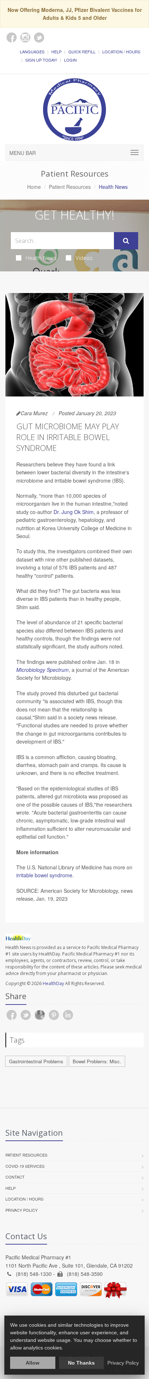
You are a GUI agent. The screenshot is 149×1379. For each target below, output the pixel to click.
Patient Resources (70, 186)
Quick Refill (81, 51)
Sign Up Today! (41, 60)
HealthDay (53, 983)
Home (34, 186)
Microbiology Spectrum (42, 669)
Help (56, 51)
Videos (84, 257)
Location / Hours (121, 51)
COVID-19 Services (24, 1166)
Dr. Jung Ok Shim (74, 511)
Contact (15, 1177)
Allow (32, 1363)
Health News (41, 257)
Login (70, 60)
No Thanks (81, 1363)
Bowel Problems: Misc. (97, 1061)
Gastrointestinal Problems (36, 1061)
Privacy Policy (21, 1210)
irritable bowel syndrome (44, 875)
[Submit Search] (126, 240)
